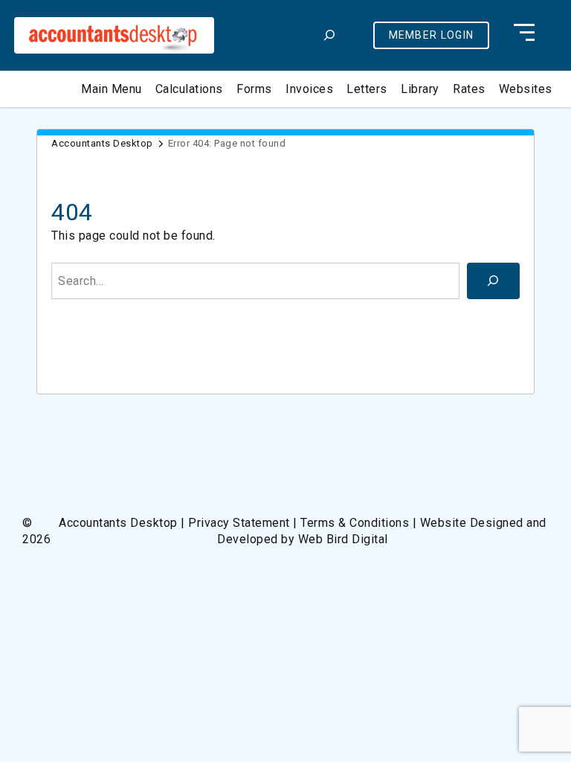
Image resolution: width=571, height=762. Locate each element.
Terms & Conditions (354, 523)
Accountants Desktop (102, 143)
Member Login (431, 35)
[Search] (493, 281)
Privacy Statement (239, 523)
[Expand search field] (329, 35)
